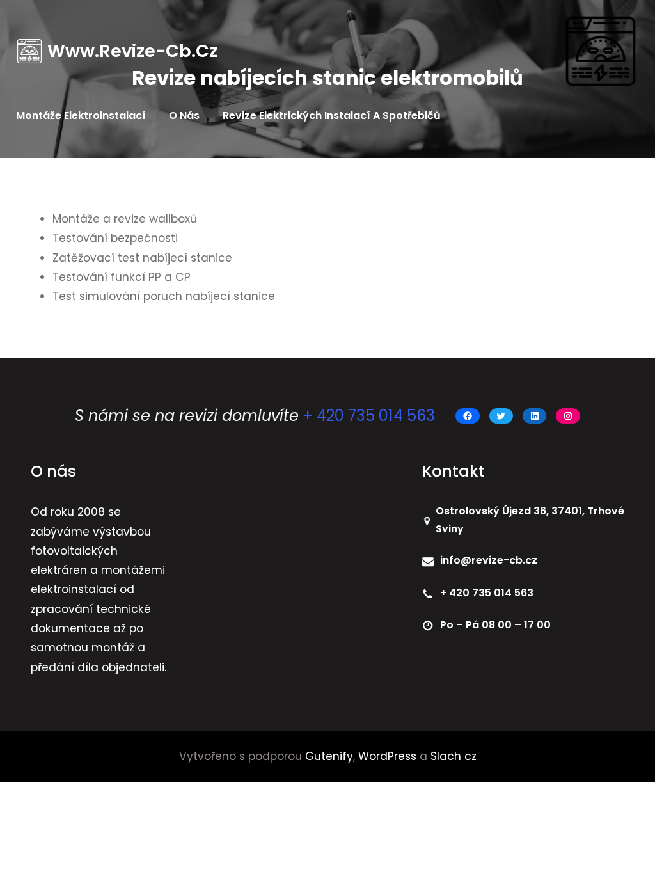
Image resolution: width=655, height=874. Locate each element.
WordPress (387, 756)
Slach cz (452, 756)
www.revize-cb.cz (132, 50)
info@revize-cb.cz (488, 560)
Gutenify (329, 756)
